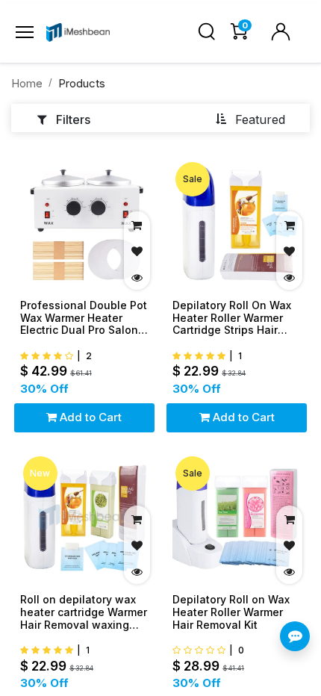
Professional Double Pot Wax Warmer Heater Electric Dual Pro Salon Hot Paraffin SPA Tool (83, 318)
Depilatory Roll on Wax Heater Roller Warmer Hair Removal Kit (231, 612)
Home (27, 83)
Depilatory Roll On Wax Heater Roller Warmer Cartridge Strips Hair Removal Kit (231, 318)
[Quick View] (137, 277)
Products (81, 83)
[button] (250, 118)
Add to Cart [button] (89, 417)
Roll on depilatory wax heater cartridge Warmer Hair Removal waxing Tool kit (83, 612)
